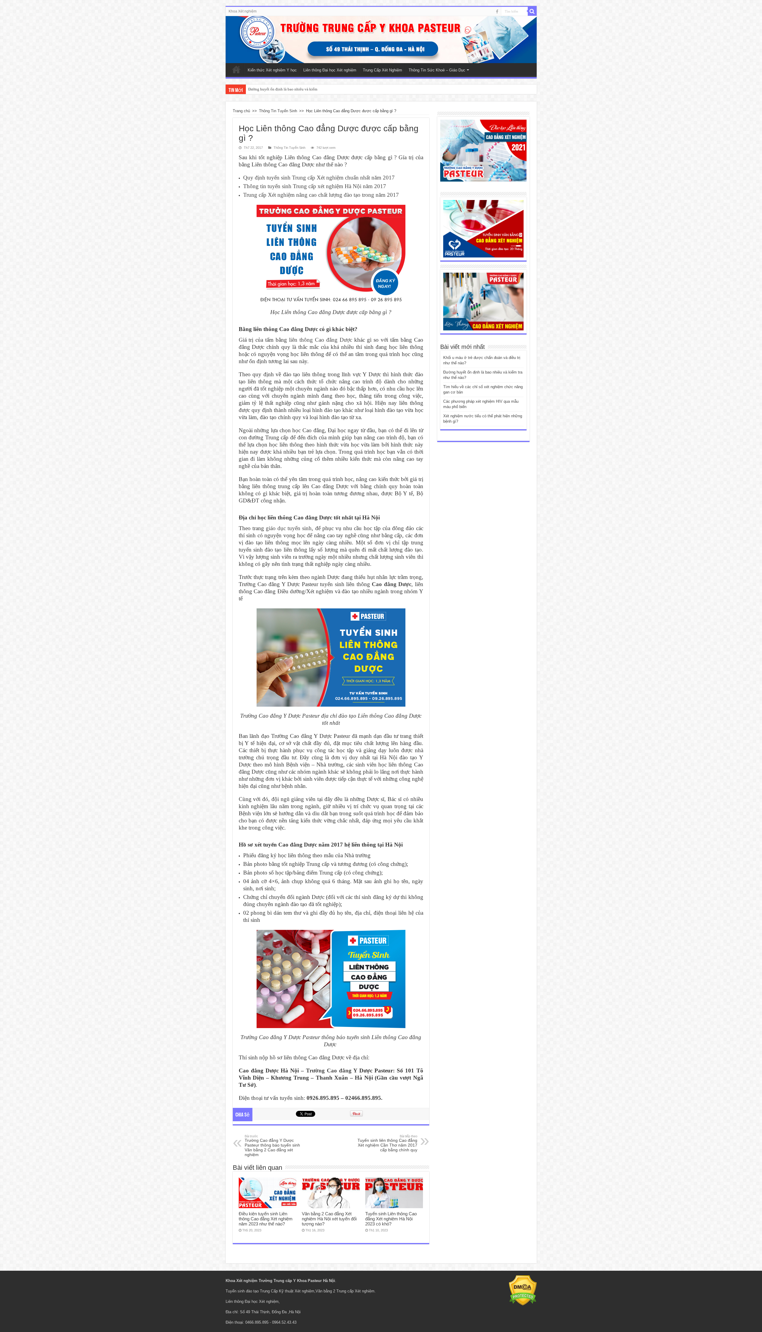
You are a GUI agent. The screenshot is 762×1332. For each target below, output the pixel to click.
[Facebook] (497, 11)
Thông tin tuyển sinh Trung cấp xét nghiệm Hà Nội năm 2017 (314, 186)
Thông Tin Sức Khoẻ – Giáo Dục (437, 70)
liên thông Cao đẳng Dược (320, 340)
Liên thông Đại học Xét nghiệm (329, 70)
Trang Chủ (236, 69)
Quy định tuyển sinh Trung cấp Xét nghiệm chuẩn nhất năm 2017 (319, 177)
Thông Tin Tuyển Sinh (278, 111)
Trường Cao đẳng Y (331, 1070)
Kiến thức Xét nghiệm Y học (272, 70)
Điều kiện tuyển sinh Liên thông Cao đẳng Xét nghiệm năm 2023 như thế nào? (266, 1218)
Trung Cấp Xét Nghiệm (382, 70)
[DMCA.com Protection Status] (523, 1290)
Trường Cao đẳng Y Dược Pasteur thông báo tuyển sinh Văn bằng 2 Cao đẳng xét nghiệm (272, 1145)
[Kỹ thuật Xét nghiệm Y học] (381, 39)
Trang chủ (241, 111)
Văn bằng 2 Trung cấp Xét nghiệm (345, 1291)
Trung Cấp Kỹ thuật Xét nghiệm (287, 1291)
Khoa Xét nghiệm (243, 11)
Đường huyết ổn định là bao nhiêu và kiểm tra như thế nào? (296, 89)
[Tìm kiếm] (532, 11)
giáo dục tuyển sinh (289, 528)
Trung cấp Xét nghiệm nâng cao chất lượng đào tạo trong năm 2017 (321, 195)
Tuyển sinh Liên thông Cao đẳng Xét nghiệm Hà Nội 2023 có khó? (391, 1218)
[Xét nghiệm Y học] (483, 228)
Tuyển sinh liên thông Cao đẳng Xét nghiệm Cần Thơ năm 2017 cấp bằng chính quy (387, 1143)
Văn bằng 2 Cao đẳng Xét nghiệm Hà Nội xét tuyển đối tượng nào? (329, 1218)
